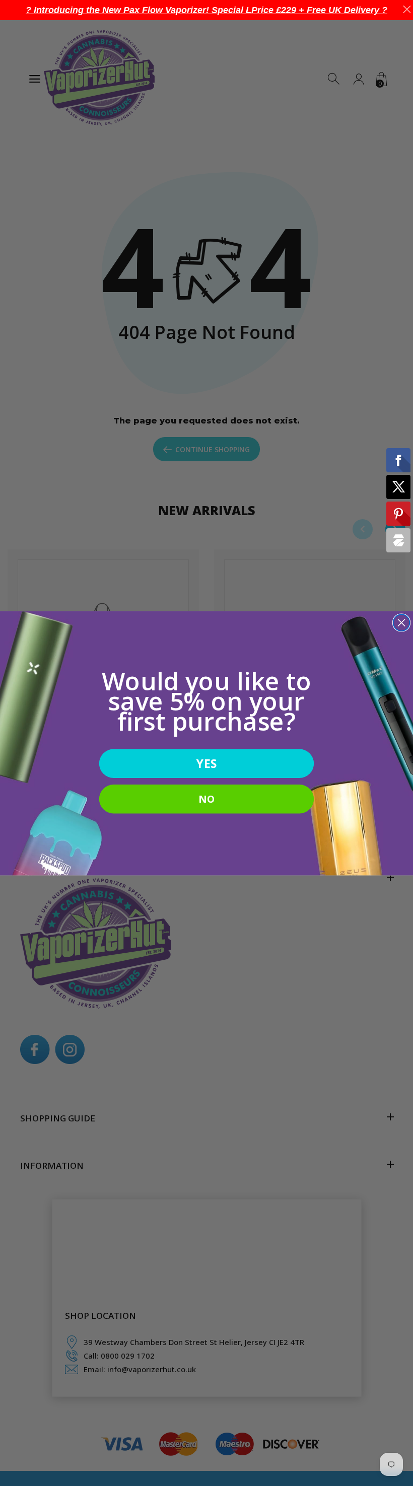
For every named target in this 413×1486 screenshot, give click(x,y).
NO (206, 798)
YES (206, 763)
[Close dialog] (401, 622)
